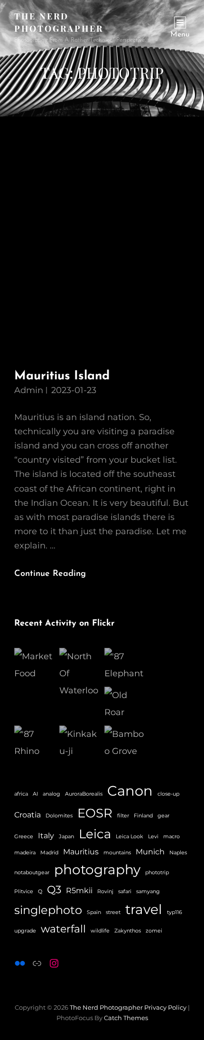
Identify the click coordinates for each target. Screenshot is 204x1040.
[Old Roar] (124, 704)
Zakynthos (127, 931)
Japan (66, 837)
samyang (148, 891)
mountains (117, 853)
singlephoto (48, 910)
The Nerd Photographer (106, 1007)
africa (21, 794)
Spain (94, 912)
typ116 (174, 912)
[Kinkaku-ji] (79, 743)
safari (124, 891)
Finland (143, 816)
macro (171, 837)
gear (163, 816)
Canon (130, 790)
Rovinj (105, 891)
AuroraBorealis (83, 794)
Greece (23, 837)
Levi (153, 837)
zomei (154, 931)
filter (123, 816)
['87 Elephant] (124, 665)
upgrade (25, 931)
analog (51, 794)
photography (97, 869)
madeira (25, 853)
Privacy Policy (165, 1007)
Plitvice (23, 891)
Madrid (49, 853)
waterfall (63, 929)
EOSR (94, 813)
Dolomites (59, 816)
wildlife (100, 931)
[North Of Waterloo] (79, 673)
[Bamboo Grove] (124, 743)
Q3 (54, 889)
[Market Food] (34, 665)
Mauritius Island (62, 376)
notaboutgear (31, 873)
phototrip (157, 873)
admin (28, 390)
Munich (150, 851)
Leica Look (129, 837)
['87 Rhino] (34, 743)
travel (143, 909)
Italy (46, 835)
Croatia (27, 814)
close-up (168, 794)
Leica (95, 834)
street (113, 912)
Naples (178, 853)
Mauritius (81, 851)
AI (35, 794)
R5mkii (79, 890)
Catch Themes (126, 1018)
